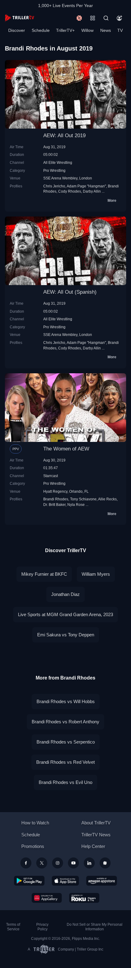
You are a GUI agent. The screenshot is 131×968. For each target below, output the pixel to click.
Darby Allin (92, 191)
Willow (87, 30)
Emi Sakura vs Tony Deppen (65, 634)
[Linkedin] (89, 862)
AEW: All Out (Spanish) (70, 292)
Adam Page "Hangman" (86, 186)
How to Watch (35, 822)
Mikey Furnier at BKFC (44, 574)
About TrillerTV (96, 822)
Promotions (32, 846)
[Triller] (105, 862)
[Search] (106, 18)
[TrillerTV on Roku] (84, 898)
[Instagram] (57, 862)
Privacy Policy (42, 926)
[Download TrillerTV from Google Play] (29, 881)
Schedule (41, 30)
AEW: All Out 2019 (64, 135)
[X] (41, 862)
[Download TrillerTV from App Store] (65, 881)
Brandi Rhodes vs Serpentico (66, 741)
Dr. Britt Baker (54, 505)
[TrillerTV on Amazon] (101, 881)
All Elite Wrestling (57, 162)
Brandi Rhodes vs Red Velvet (65, 762)
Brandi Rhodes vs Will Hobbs (66, 701)
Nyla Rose (76, 505)
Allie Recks (107, 499)
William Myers (96, 574)
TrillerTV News (96, 834)
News (105, 30)
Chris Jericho (54, 186)
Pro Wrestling (54, 170)
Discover (16, 30)
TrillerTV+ (65, 30)
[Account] (119, 18)
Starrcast (50, 476)
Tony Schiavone (83, 499)
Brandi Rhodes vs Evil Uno (65, 782)
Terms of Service (13, 926)
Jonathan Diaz (65, 594)
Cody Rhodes (69, 191)
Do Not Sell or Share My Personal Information (94, 926)
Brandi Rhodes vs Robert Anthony (65, 721)
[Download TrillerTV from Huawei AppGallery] (47, 898)
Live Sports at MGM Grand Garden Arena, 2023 (65, 614)
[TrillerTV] (19, 17)
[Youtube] (73, 862)
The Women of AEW (66, 449)
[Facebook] (25, 862)
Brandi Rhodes (55, 499)
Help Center (93, 846)
